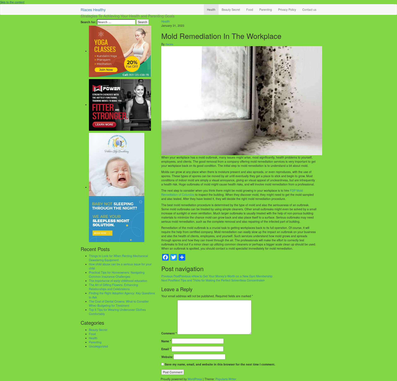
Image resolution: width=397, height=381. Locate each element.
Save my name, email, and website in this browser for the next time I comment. (220, 364)
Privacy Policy (287, 9)
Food (249, 9)
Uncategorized (98, 346)
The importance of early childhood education (118, 281)
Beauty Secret (231, 9)
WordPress (195, 379)
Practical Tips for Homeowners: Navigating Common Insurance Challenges (117, 274)
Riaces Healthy (93, 9)
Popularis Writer (225, 379)
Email (166, 349)
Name (166, 341)
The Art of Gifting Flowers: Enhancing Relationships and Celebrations (113, 287)
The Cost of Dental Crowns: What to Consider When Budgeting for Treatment (119, 303)
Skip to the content (12, 2)
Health (211, 9)
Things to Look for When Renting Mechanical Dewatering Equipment (118, 258)
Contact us (309, 9)
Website (167, 357)
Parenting (265, 9)
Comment (169, 333)
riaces (169, 44)
